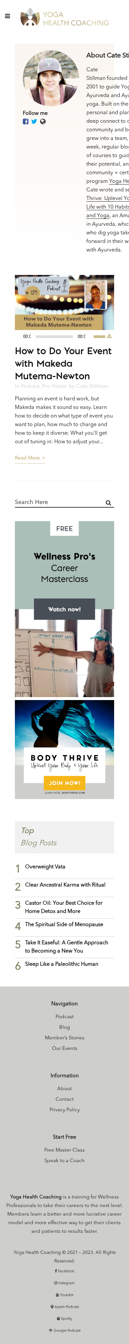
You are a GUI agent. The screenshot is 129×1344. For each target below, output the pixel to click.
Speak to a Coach (64, 1161)
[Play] (22, 337)
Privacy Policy (65, 1110)
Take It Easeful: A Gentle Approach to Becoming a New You (66, 947)
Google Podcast (66, 1331)
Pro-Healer (54, 386)
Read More (27, 458)
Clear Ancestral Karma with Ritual (65, 885)
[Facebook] (25, 122)
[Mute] (92, 336)
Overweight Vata (45, 867)
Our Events (64, 1048)
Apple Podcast (66, 1307)
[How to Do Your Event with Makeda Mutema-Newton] (64, 302)
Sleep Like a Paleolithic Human (61, 964)
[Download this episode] (109, 336)
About (64, 1089)
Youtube (66, 1295)
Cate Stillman (92, 386)
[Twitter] (34, 122)
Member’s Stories (64, 1038)
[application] (61, 336)
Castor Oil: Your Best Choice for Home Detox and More (64, 907)
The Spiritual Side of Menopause (64, 924)
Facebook (65, 1271)
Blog (64, 1027)
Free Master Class (64, 1150)
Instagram (66, 1283)
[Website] (43, 122)
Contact (65, 1099)
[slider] (100, 336)
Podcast (30, 386)
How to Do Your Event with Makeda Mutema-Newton (63, 363)
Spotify (66, 1319)
